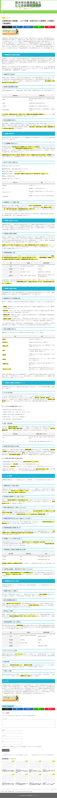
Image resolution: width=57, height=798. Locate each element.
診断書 (21, 706)
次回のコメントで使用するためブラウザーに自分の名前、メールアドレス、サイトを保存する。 (22, 746)
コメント (4, 718)
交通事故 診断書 (10, 706)
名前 (3, 729)
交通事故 (4, 706)
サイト (3, 741)
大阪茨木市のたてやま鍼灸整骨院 (26, 795)
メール (4, 735)
